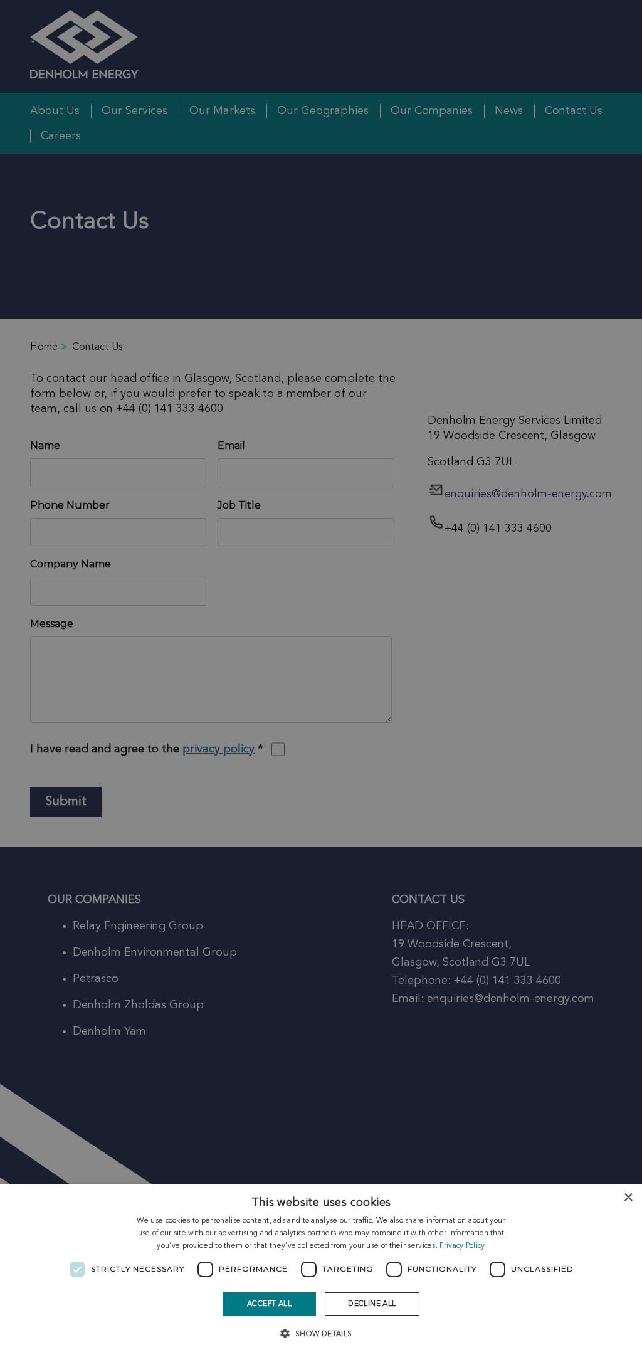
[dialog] (321, 1269)
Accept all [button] (269, 1304)
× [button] (628, 1198)
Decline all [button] (372, 1304)
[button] (321, 1333)
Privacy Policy (462, 1246)
